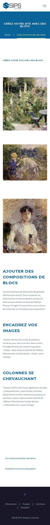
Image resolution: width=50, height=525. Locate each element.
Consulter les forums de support (20, 468)
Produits (26, 504)
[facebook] (25, 494)
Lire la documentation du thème (20, 458)
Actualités (25, 508)
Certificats (40, 504)
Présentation (11, 504)
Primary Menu (44, 6)
